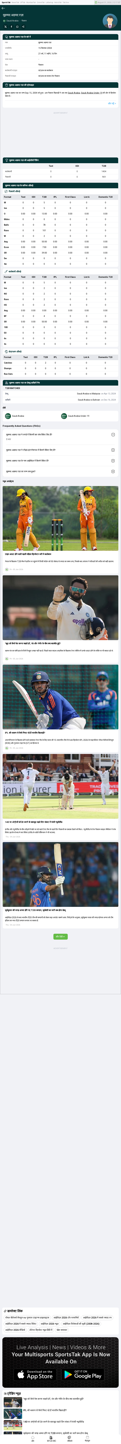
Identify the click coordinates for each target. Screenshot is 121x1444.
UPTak (22, 2)
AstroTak (58, 2)
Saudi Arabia (74, 93)
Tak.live (66, 2)
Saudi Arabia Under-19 (91, 93)
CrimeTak (41, 2)
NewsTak (15, 2)
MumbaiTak (31, 2)
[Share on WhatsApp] (17, 26)
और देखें (59, 936)
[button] (60, 518)
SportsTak (6, 2)
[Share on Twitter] (5, 26)
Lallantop (49, 2)
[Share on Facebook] (11, 26)
